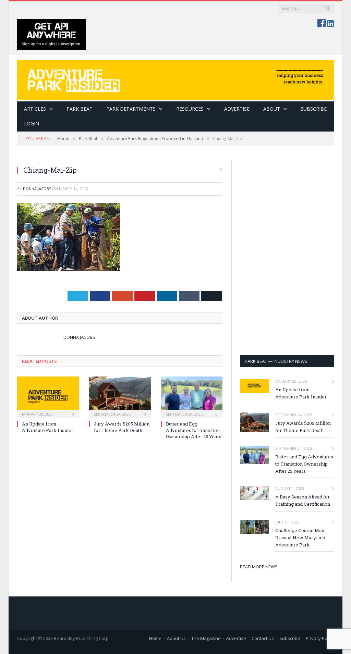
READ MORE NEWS (259, 567)
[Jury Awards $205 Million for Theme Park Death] (120, 397)
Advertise (237, 109)
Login (31, 123)
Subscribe (289, 638)
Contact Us (263, 638)
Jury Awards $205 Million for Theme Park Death (121, 427)
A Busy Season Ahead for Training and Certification (302, 500)
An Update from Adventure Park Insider (47, 427)
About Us (176, 638)
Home (155, 638)
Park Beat (79, 109)
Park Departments (131, 109)
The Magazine (206, 638)
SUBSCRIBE (314, 109)
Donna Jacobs (37, 188)
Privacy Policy (320, 638)
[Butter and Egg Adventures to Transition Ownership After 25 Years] (192, 397)
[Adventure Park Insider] (175, 78)
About (271, 109)
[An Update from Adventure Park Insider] (48, 397)
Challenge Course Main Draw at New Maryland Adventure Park (300, 537)
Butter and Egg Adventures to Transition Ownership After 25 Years (193, 430)
